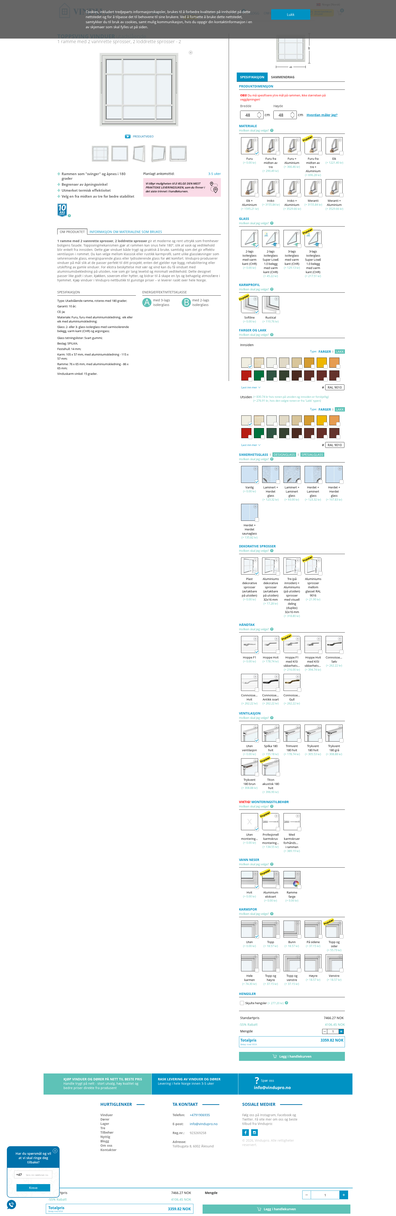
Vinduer (106, 1115)
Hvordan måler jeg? (322, 115)
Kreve (33, 1188)
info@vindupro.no (272, 1087)
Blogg (104, 1141)
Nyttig (105, 1137)
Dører (104, 1119)
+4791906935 (200, 1115)
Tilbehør (106, 1132)
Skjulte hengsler (256, 1003)
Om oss (106, 1145)
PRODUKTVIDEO (143, 136)
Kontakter (108, 1150)
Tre (102, 1128)
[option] (139, 90)
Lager (104, 1123)
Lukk (290, 14)
